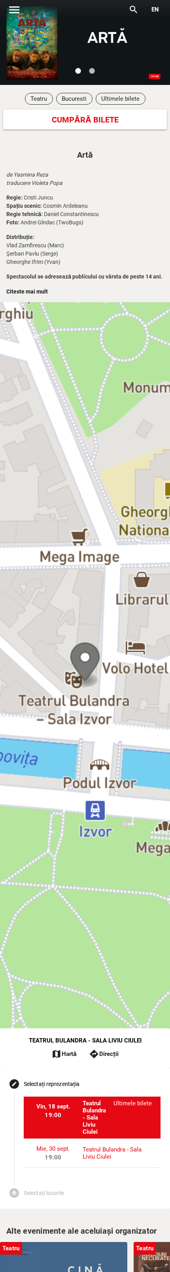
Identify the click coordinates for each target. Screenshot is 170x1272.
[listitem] (92, 1117)
